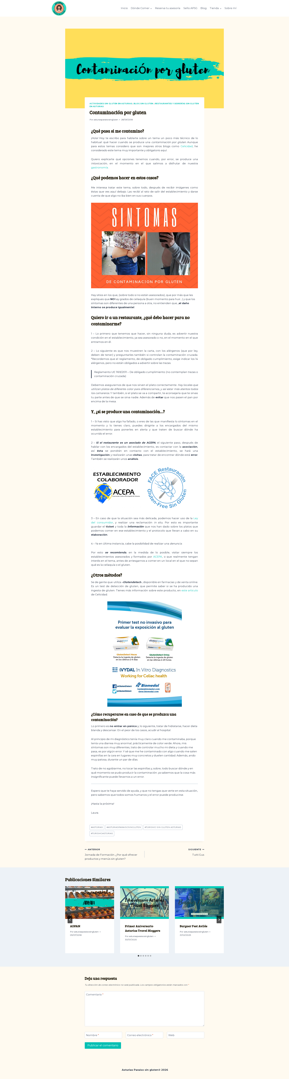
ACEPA (157, 556)
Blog (203, 8)
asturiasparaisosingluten (106, 119)
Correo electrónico (140, 1035)
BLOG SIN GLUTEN (143, 103)
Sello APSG (190, 8)
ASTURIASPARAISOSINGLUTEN (124, 827)
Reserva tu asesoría (167, 8)
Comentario (94, 994)
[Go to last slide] (70, 919)
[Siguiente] (219, 919)
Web (171, 1035)
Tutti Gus (196, 852)
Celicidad (187, 146)
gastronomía (99, 167)
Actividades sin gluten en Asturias (111, 103)
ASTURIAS (97, 827)
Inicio (124, 8)
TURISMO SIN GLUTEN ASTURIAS (163, 827)
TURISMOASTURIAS (102, 833)
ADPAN (75, 926)
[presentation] (89, 902)
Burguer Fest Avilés (193, 926)
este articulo (190, 590)
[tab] (138, 956)
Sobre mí (230, 8)
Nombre (92, 1035)
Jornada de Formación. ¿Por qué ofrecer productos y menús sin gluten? (111, 854)
